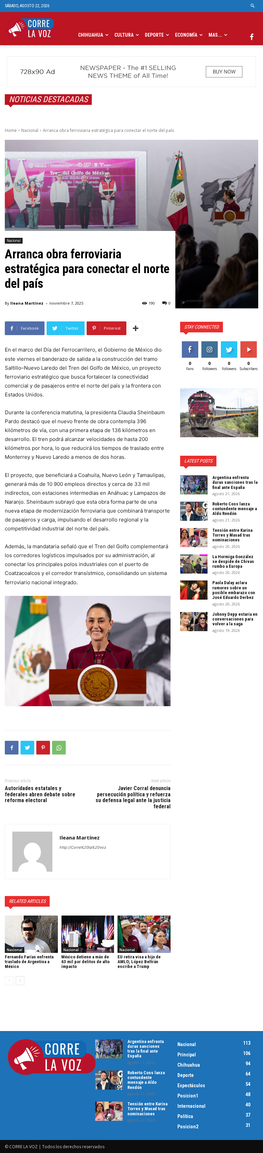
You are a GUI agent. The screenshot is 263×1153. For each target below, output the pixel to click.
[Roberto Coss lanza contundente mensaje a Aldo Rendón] (194, 511)
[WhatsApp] (59, 748)
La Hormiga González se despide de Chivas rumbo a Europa (233, 561)
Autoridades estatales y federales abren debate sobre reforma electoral (40, 794)
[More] (135, 328)
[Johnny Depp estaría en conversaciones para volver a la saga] (194, 621)
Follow (209, 343)
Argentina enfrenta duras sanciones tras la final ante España (235, 482)
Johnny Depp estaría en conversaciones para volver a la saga (235, 619)
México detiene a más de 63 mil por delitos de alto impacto (85, 961)
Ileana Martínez (26, 303)
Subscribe (249, 343)
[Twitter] (27, 748)
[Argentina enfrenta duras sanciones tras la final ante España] (194, 484)
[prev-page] (9, 980)
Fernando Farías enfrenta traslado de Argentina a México (29, 961)
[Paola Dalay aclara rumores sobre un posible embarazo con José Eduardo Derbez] (194, 590)
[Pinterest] (43, 748)
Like (190, 343)
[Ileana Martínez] (32, 852)
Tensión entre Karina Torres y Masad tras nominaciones (232, 535)
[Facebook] (251, 37)
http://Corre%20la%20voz (83, 847)
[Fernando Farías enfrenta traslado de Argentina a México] (31, 934)
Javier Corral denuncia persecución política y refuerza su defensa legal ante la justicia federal (133, 797)
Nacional (29, 130)
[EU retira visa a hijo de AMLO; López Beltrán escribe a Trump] (144, 934)
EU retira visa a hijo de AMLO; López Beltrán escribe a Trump (139, 961)
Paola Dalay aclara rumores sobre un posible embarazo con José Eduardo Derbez (233, 590)
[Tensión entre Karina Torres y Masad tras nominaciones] (194, 537)
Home (11, 130)
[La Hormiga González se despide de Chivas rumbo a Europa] (194, 564)
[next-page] (20, 980)
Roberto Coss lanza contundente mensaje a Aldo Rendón (234, 508)
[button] (253, 6)
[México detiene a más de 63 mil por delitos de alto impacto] (87, 934)
